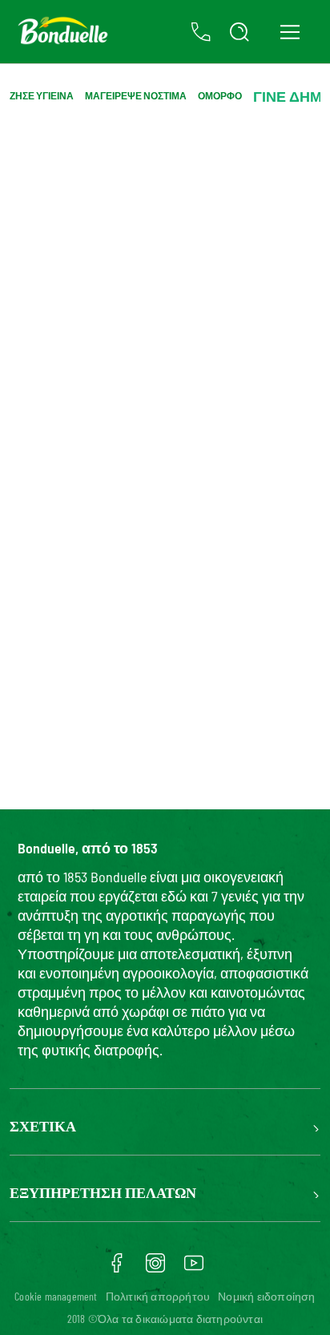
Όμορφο (220, 95)
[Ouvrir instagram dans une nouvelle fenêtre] (155, 1268)
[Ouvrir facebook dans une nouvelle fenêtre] (117, 1268)
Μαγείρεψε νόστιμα (136, 95)
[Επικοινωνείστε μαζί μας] (201, 32)
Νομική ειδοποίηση (266, 1296)
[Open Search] (239, 32)
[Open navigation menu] (289, 31)
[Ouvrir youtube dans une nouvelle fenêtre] (193, 1268)
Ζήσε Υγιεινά (42, 95)
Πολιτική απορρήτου (158, 1296)
